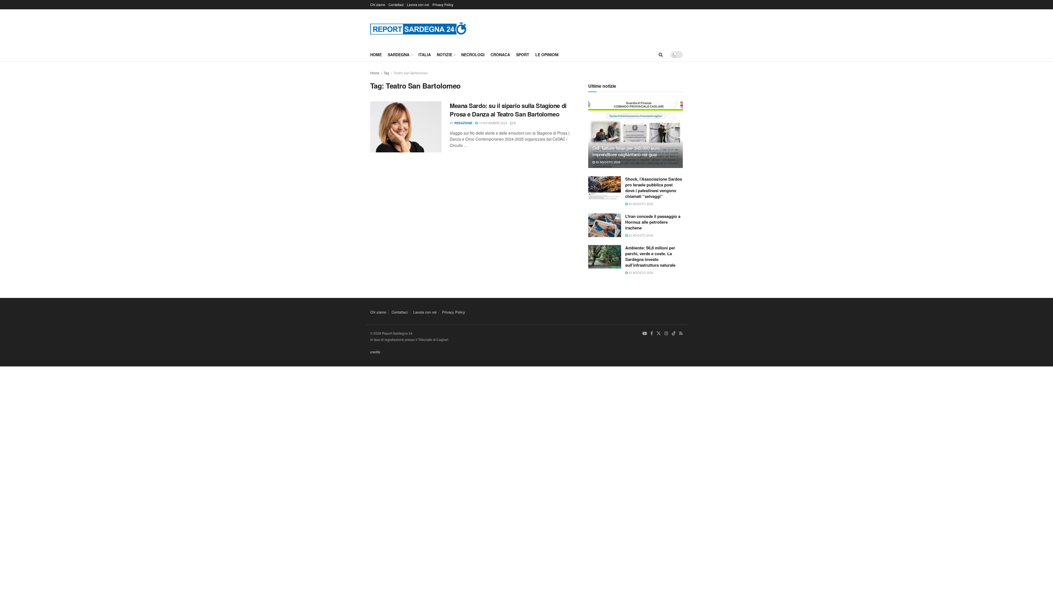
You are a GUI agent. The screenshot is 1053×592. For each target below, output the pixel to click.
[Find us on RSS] (681, 333)
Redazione (463, 123)
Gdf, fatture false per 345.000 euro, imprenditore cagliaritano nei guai (626, 151)
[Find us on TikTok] (674, 334)
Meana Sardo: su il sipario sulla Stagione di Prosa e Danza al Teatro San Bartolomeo (508, 109)
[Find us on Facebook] (651, 333)
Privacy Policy (442, 4)
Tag (386, 72)
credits (375, 351)
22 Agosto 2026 (607, 162)
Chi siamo (377, 4)
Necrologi (473, 54)
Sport (522, 54)
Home (376, 54)
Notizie (444, 54)
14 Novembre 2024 (492, 123)
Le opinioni (547, 54)
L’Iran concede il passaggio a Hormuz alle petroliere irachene (652, 222)
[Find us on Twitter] (658, 333)
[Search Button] (661, 54)
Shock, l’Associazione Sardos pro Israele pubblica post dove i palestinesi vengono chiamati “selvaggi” (653, 187)
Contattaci (396, 4)
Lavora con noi (418, 4)
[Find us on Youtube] (644, 333)
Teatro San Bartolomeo (411, 72)
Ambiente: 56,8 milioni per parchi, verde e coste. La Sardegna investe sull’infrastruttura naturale (650, 256)
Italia (424, 54)
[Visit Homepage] (418, 28)
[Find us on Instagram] (666, 333)
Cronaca (500, 54)
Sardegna (398, 54)
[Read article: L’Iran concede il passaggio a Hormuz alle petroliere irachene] (604, 225)
